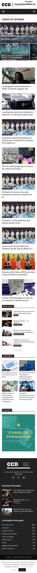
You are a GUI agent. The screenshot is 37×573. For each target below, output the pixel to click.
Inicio (3, 16)
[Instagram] (13, 478)
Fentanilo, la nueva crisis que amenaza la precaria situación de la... (17, 194)
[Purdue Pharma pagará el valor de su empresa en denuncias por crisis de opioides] (18, 287)
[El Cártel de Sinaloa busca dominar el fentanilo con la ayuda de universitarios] (18, 32)
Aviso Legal (28, 557)
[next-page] (6, 404)
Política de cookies (18, 557)
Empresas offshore (18, 334)
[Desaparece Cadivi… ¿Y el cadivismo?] (7, 323)
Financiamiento (18, 324)
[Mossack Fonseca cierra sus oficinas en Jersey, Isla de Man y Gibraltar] (7, 332)
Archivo (16, 315)
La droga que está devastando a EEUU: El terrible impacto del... (16, 87)
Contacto (8, 557)
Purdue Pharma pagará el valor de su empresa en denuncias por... (17, 299)
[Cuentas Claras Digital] (18, 4)
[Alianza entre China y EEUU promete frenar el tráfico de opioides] (18, 261)
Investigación (17, 345)
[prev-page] (3, 404)
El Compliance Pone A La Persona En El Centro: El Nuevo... (9, 375)
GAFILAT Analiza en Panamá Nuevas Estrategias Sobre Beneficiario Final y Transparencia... (8, 397)
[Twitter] (19, 478)
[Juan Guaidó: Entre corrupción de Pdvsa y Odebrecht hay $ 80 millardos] (7, 313)
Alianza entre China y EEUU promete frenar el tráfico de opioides (18, 273)
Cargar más (18, 350)
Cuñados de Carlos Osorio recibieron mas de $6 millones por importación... (23, 342)
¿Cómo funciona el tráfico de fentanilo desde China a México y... (18, 247)
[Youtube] (24, 478)
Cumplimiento (6, 370)
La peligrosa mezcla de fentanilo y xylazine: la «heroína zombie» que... (18, 113)
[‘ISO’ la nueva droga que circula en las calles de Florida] (18, 155)
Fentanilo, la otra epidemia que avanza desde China (16, 221)
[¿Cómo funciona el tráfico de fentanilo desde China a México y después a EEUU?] (18, 235)
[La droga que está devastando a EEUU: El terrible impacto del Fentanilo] (18, 75)
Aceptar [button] (22, 570)
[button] (3, 11)
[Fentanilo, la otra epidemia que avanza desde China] (18, 210)
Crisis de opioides (6, 30)
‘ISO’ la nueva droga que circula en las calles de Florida (17, 167)
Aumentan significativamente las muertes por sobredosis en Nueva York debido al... (17, 140)
